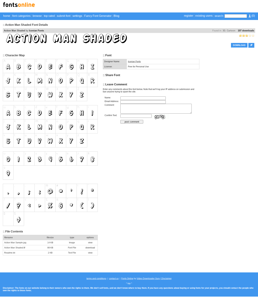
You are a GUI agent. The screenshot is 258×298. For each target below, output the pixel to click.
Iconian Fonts (36, 30)
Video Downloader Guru (148, 278)
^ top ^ (129, 283)
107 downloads (246, 30)
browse (37, 15)
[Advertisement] (214, 6)
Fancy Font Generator (97, 15)
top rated (49, 15)
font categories (21, 15)
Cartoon (231, 30)
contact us (114, 278)
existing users (204, 15)
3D (224, 30)
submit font (63, 15)
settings (77, 15)
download (90, 247)
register (188, 15)
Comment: (109, 105)
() (253, 15)
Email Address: (112, 101)
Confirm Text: (111, 115)
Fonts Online (127, 278)
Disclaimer (166, 278)
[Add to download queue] (251, 45)
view (90, 242)
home (6, 15)
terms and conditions (96, 278)
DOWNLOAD (239, 45)
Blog (116, 15)
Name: (108, 97)
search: (219, 15)
